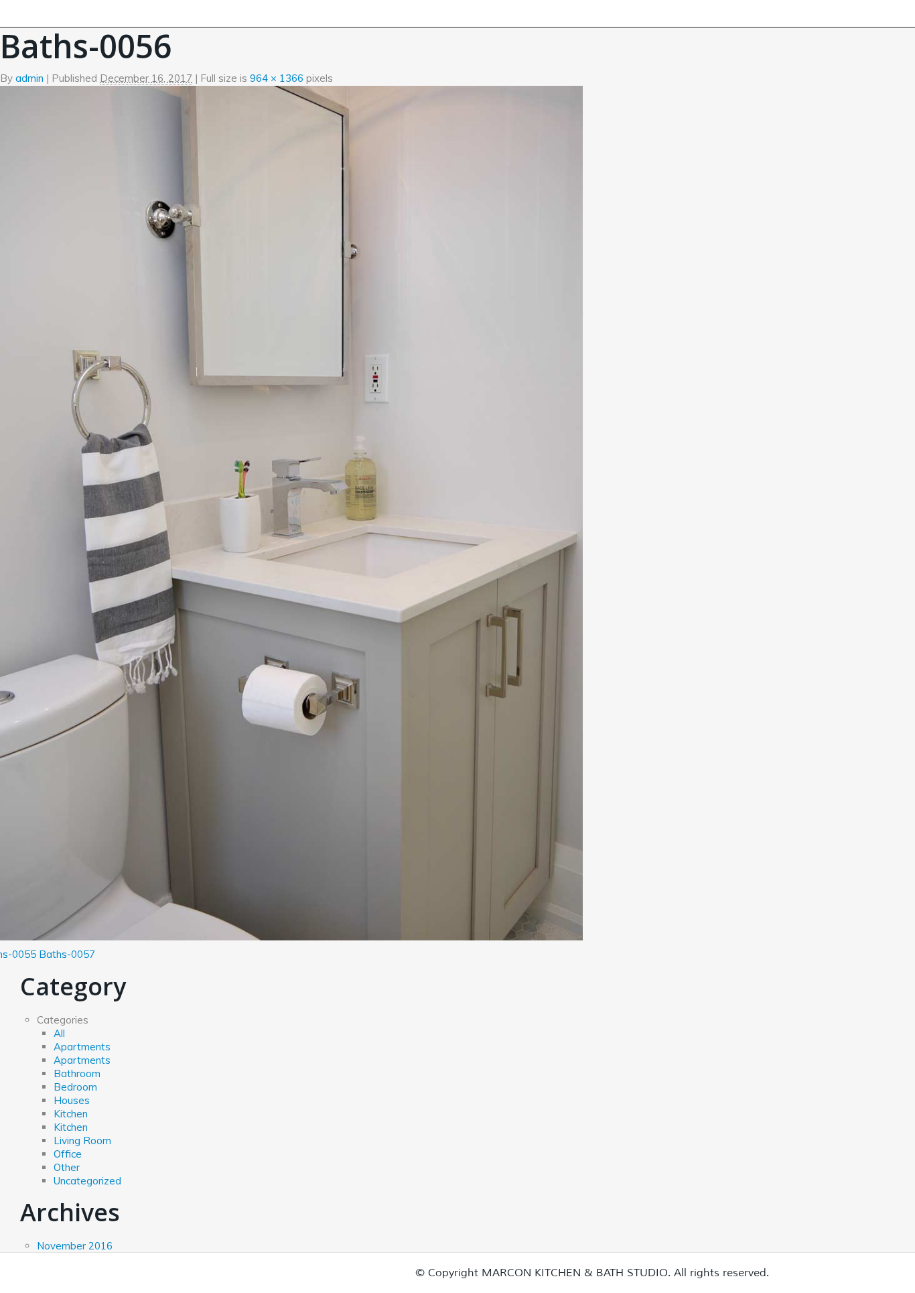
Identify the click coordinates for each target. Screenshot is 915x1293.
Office (68, 1154)
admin (29, 78)
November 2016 (75, 1245)
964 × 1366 (276, 78)
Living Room (82, 1140)
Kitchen (71, 1113)
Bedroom (75, 1087)
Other (67, 1167)
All (59, 1033)
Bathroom (77, 1073)
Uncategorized (87, 1180)
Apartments (82, 1046)
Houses (72, 1100)
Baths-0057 (67, 954)
